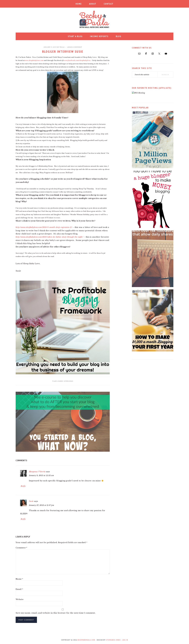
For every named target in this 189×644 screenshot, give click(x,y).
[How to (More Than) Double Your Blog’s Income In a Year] (152, 351)
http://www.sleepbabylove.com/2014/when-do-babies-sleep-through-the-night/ (49, 237)
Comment (21, 548)
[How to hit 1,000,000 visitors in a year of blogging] (152, 167)
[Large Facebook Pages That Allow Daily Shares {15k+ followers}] (152, 286)
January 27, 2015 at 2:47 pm (41, 505)
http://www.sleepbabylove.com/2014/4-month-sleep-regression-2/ (44, 227)
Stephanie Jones (113, 640)
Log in (125, 640)
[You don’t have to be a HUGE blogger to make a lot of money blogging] (152, 227)
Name (19, 579)
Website (20, 599)
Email (19, 589)
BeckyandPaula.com (86, 640)
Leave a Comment (74, 47)
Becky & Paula (94, 19)
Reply (23, 486)
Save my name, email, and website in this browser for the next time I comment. (55, 613)
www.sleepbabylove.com (33, 60)
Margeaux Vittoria (37, 471)
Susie (31, 501)
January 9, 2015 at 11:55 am (41, 475)
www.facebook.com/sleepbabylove (77, 60)
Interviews (68, 381)
